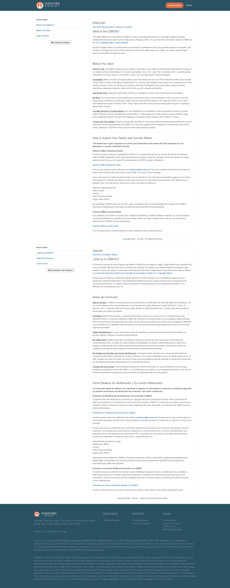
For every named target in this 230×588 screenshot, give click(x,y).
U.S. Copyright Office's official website (112, 42)
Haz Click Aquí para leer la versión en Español (112, 26)
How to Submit (42, 35)
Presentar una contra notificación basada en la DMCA (115, 485)
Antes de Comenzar (44, 258)
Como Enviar (42, 263)
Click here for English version (105, 254)
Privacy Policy (169, 520)
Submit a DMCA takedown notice (107, 164)
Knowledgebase (140, 520)
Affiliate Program (111, 520)
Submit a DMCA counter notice (106, 226)
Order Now (174, 5)
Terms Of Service (171, 523)
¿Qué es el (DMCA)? (45, 252)
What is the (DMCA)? (45, 25)
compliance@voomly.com (139, 169)
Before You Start (43, 30)
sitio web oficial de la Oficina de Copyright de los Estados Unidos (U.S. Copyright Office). (134, 273)
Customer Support (141, 523)
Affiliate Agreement (172, 530)
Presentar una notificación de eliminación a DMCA (114, 412)
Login (189, 5)
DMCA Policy (169, 526)
